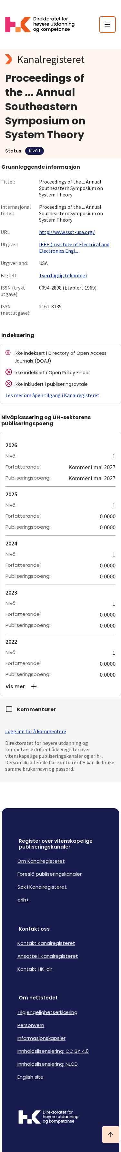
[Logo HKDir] (60, 1117)
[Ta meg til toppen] (110, 1134)
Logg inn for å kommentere (35, 731)
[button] (60, 687)
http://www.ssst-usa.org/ (67, 232)
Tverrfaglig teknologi (63, 275)
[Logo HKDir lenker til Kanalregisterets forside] (44, 24)
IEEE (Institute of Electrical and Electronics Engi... (74, 247)
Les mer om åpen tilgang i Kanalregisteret (52, 395)
